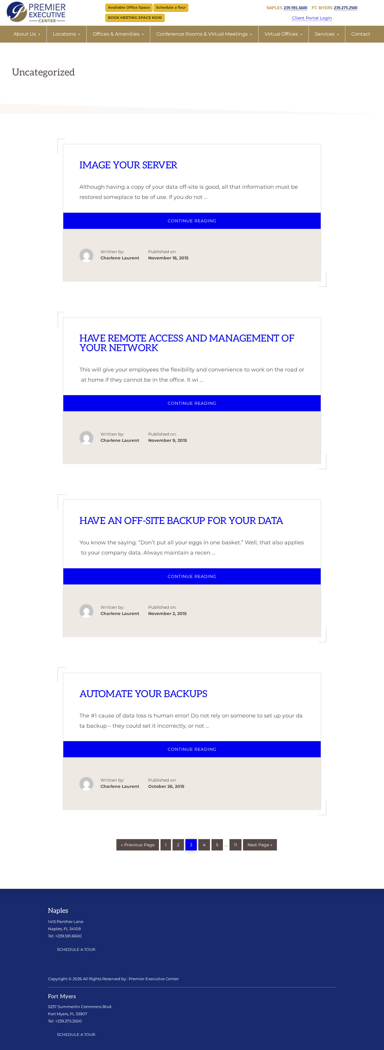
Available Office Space (129, 7)
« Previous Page (137, 843)
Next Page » (259, 843)
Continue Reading (201, 223)
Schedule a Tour (171, 7)
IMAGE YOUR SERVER (128, 165)
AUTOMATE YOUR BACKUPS (143, 694)
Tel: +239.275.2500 (65, 1021)
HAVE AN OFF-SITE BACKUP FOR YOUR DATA (181, 521)
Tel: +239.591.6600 (65, 935)
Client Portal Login (312, 18)
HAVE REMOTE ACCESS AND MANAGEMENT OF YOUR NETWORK (187, 343)
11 (238, 843)
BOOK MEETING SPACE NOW (135, 17)
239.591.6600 (295, 8)
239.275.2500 (345, 8)
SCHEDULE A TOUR (76, 949)
